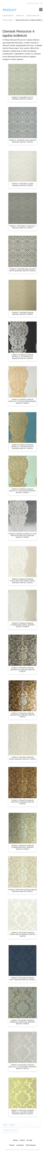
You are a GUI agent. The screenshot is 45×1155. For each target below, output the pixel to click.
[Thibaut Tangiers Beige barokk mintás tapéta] (22, 295)
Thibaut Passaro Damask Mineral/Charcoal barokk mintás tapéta (22, 1022)
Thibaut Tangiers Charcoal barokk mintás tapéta (22, 227)
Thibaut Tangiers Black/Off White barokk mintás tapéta (22, 270)
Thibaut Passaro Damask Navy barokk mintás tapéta (22, 979)
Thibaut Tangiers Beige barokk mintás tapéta (23, 313)
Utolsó (14, 1130)
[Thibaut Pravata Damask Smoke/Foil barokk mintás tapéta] (22, 650)
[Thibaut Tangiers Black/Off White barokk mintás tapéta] (22, 251)
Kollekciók (20, 15)
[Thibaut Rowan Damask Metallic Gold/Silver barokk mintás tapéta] (22, 382)
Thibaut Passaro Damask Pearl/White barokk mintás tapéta (23, 934)
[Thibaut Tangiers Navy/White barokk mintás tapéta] (22, 122)
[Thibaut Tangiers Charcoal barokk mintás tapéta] (22, 208)
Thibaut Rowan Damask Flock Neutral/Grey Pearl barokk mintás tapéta (22, 581)
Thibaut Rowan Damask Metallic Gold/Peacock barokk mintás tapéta (22, 446)
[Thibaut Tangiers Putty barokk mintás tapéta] (22, 79)
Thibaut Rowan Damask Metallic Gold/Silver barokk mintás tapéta (22, 401)
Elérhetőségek (31, 1145)
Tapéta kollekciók (32, 15)
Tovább (6, 1130)
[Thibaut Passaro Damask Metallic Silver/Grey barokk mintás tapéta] (22, 1047)
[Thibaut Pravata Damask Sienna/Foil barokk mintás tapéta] (22, 695)
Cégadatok (20, 1145)
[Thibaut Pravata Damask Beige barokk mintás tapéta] (22, 872)
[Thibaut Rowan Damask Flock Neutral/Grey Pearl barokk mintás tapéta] (22, 561)
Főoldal (11, 1145)
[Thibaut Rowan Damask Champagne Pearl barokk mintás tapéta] (22, 605)
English (22, 1140)
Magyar (15, 1140)
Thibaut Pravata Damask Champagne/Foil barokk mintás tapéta (22, 847)
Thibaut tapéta (7, 20)
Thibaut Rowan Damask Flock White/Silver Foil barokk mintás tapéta (22, 535)
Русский (29, 1140)
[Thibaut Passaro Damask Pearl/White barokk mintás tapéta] (22, 915)
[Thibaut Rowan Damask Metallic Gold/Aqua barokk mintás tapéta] (22, 471)
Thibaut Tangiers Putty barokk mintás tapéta (22, 98)
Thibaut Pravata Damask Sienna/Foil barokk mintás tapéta (22, 715)
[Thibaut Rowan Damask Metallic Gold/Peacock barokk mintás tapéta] (22, 427)
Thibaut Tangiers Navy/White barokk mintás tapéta (22, 141)
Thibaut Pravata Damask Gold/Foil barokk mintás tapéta (22, 802)
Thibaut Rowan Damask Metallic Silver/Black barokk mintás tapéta (22, 356)
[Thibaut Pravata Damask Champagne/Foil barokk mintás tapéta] (22, 828)
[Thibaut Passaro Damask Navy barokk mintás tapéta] (22, 960)
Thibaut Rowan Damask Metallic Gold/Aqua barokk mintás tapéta (23, 491)
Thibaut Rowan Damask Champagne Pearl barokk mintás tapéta (22, 625)
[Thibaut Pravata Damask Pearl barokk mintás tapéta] (22, 739)
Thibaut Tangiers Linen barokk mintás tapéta (23, 184)
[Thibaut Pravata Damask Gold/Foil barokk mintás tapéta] (22, 782)
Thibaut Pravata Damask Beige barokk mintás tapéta (22, 890)
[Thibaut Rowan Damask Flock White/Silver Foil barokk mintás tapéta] (22, 516)
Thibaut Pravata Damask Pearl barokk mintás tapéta (22, 758)
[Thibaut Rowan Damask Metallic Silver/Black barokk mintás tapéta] (22, 337)
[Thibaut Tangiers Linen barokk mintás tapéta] (22, 166)
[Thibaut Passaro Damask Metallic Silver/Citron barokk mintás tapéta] (22, 1093)
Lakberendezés (8, 15)
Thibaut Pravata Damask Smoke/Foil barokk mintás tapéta (22, 669)
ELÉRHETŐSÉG (33, 3)
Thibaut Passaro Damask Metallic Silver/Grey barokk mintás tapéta (22, 1066)
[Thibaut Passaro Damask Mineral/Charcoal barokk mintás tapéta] (22, 1002)
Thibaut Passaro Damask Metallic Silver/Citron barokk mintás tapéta (22, 1112)
